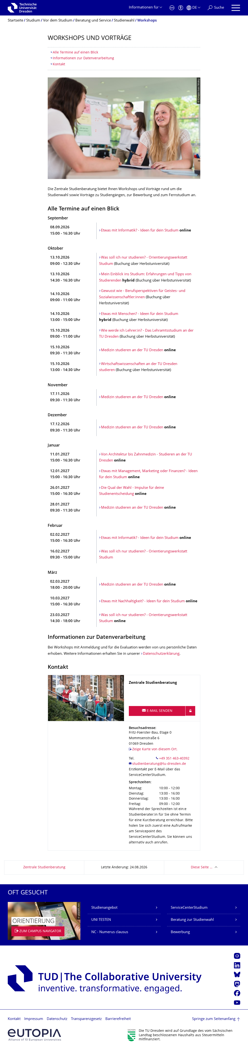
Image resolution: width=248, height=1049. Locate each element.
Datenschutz (57, 1019)
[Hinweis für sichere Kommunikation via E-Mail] (190, 711)
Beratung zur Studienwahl (192, 920)
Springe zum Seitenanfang (213, 1019)
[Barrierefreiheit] (180, 8)
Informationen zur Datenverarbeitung (83, 58)
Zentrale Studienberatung (44, 867)
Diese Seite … (201, 867)
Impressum (33, 1019)
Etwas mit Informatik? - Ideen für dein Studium (139, 230)
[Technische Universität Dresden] (22, 7)
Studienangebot (104, 908)
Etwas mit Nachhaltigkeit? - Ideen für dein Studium (143, 601)
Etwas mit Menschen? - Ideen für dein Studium (139, 314)
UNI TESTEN (101, 920)
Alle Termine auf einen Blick (75, 52)
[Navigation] (235, 8)
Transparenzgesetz (86, 1019)
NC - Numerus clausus (109, 932)
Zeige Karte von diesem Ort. (155, 749)
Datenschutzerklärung (161, 654)
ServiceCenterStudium (189, 908)
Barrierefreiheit (118, 1019)
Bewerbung (180, 932)
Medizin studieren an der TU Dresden (132, 350)
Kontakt (59, 64)
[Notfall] (172, 8)
